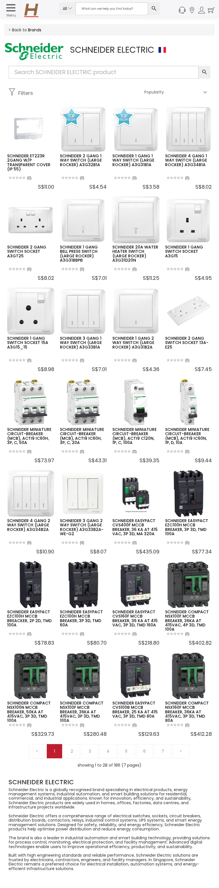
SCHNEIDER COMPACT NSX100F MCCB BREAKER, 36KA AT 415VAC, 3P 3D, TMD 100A (82, 712)
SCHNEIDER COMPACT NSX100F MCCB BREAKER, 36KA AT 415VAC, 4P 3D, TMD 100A (187, 620)
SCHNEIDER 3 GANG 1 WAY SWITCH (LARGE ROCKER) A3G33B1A (81, 342)
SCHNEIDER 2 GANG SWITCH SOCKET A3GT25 (26, 251)
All (65, 8)
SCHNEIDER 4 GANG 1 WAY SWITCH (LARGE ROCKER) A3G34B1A (186, 160)
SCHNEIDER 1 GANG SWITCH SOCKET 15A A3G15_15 (27, 342)
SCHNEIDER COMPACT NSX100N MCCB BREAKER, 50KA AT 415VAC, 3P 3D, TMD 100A (29, 712)
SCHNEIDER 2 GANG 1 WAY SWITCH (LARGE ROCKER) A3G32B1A (81, 160)
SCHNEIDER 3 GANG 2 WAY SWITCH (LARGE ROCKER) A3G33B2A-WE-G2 (82, 527)
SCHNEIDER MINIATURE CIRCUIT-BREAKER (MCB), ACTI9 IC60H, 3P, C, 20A (82, 436)
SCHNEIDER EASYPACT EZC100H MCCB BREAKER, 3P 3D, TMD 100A (186, 527)
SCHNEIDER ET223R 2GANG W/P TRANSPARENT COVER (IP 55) (28, 162)
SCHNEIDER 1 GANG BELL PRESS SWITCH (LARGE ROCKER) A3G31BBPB (79, 253)
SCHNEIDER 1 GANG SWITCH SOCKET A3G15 (184, 251)
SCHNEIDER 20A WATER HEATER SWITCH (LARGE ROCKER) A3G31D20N (135, 253)
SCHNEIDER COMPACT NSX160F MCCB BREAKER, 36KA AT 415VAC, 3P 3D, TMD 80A (187, 712)
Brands (34, 30)
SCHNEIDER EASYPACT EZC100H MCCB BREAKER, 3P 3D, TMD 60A (81, 618)
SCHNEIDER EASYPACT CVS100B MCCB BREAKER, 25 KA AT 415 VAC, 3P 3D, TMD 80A (135, 709)
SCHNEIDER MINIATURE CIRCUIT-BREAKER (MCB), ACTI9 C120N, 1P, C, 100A (134, 436)
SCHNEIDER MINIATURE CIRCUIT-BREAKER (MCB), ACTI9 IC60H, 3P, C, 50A (29, 436)
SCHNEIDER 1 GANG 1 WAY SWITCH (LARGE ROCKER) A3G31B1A (133, 160)
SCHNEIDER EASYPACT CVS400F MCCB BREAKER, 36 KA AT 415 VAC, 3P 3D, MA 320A (135, 527)
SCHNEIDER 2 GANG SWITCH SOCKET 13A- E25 (186, 342)
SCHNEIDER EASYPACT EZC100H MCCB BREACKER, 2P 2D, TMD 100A (29, 618)
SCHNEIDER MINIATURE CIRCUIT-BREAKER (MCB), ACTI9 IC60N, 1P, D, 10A (187, 436)
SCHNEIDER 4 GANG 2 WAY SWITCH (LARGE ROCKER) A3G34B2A (28, 525)
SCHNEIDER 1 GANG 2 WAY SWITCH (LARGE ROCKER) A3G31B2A (133, 342)
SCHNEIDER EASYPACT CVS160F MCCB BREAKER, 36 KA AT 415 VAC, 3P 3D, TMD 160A (135, 618)
